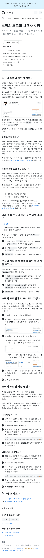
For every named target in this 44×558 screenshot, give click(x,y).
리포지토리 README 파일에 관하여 (18, 499)
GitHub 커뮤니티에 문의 (11, 532)
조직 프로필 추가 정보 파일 (14, 169)
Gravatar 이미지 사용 (11, 452)
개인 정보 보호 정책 (7, 523)
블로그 (22, 550)
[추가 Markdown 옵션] (20, 42)
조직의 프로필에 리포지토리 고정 (20, 298)
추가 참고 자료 (10, 493)
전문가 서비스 (13, 550)
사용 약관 (20, 548)
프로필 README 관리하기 (14, 502)
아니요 (15, 519)
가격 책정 (5, 550)
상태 (36, 548)
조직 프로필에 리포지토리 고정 (20, 160)
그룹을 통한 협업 (18, 18)
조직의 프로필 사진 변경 (15, 386)
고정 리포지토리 (9, 137)
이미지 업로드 (8, 414)
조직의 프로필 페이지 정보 (16, 77)
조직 (9, 18)
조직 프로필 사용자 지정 (34, 18)
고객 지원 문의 (8, 535)
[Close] (38, 3)
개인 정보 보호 (29, 548)
